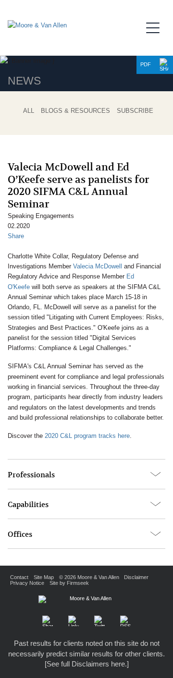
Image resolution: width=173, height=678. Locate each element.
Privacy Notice (27, 583)
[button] (164, 65)
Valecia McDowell (97, 266)
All (28, 111)
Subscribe (135, 111)
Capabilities (28, 504)
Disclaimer (136, 577)
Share (16, 236)
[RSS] (125, 621)
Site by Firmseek (69, 583)
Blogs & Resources (75, 111)
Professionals (31, 475)
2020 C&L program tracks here (87, 435)
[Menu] (155, 26)
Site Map (44, 577)
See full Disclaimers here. (87, 664)
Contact (19, 577)
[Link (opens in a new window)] (73, 621)
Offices (20, 534)
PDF (145, 64)
